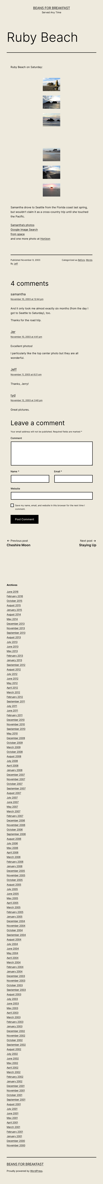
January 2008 (14, 770)
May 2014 (12, 619)
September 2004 (16, 935)
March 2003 (14, 1017)
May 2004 (12, 953)
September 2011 (16, 701)
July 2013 (12, 642)
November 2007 (16, 779)
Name (15, 471)
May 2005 (12, 898)
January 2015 (14, 609)
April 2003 (12, 1012)
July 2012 (12, 674)
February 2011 (15, 715)
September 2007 (16, 788)
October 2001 (14, 1095)
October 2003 (15, 985)
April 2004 (13, 957)
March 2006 (14, 857)
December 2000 (16, 1140)
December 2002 (16, 1031)
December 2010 (16, 719)
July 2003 (12, 999)
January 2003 (14, 1026)
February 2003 (15, 1021)
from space (18, 234)
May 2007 (12, 806)
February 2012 (15, 696)
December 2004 (16, 921)
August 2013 (14, 637)
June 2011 (12, 710)
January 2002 (14, 1081)
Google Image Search (24, 229)
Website (15, 488)
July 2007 (12, 797)
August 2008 (14, 756)
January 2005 (14, 916)
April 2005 (12, 902)
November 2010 (16, 724)
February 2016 (15, 596)
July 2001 (12, 1108)
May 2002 (12, 1063)
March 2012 (13, 692)
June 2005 (13, 893)
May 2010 (12, 733)
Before (81, 260)
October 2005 (15, 879)
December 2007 (16, 774)
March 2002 (14, 1072)
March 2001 (13, 1127)
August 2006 (14, 838)
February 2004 (15, 967)
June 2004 (13, 948)
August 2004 (14, 939)
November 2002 (16, 1035)
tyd (13, 395)
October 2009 (15, 742)
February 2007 (15, 816)
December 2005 (16, 870)
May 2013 (12, 651)
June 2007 (13, 802)
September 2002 (16, 1044)
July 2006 (12, 843)
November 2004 (16, 925)
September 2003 (16, 989)
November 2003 (16, 980)
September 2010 (16, 728)
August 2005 (14, 884)
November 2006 (16, 825)
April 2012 (12, 687)
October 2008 (15, 751)
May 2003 (12, 1008)
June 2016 (12, 591)
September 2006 (16, 834)
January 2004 (15, 971)
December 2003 (16, 976)
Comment (16, 438)
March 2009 (14, 747)
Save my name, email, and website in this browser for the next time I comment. (50, 507)
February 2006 (15, 861)
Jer (13, 332)
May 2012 (12, 683)
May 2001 (12, 1118)
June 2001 (12, 1113)
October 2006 (15, 829)
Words (89, 260)
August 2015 (14, 605)
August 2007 (14, 793)
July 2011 (12, 706)
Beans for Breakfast (51, 8)
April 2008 (12, 765)
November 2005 (16, 875)
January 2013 (14, 660)
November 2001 (16, 1090)
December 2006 (16, 820)
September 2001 (16, 1099)
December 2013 (16, 623)
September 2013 (16, 632)
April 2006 (12, 852)
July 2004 (12, 944)
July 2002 (12, 1053)
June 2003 (13, 1003)
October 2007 (15, 783)
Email (58, 471)
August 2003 (14, 994)
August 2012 (14, 669)
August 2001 (14, 1104)
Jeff (16, 263)
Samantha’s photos (22, 225)
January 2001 (14, 1136)
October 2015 (14, 600)
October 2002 (15, 1040)
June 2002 (13, 1058)
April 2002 (12, 1067)
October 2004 (15, 930)
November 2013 (16, 628)
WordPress (36, 1171)
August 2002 (14, 1049)
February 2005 (15, 912)
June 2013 (12, 646)
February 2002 (15, 1076)
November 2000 (16, 1145)
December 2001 (16, 1086)
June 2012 (12, 678)
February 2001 (15, 1131)
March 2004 (14, 962)
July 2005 (12, 889)
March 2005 (14, 907)
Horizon (45, 238)
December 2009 (16, 738)
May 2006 (12, 847)
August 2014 (14, 614)
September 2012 (16, 664)
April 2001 (12, 1122)
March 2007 (13, 811)
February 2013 (15, 655)
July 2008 (12, 760)
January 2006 (14, 866)
